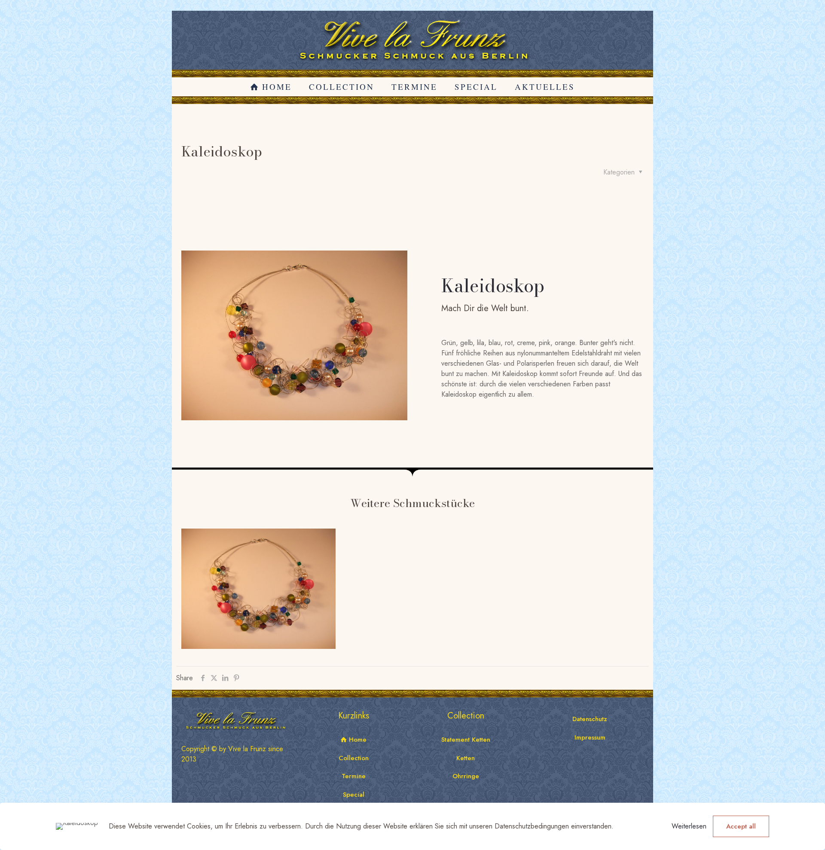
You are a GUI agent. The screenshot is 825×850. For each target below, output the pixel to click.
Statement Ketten (465, 739)
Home (357, 739)
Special (353, 794)
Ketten (465, 758)
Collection (354, 758)
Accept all (741, 826)
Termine (354, 776)
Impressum (589, 737)
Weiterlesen (689, 826)
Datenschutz (589, 719)
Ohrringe (465, 776)
